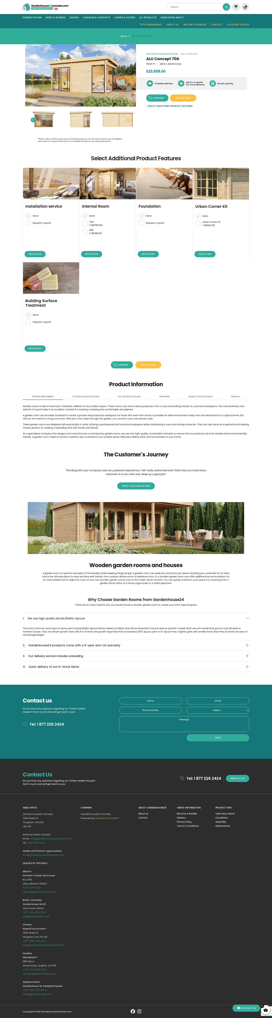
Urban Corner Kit (212, 223)
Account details (238, 24)
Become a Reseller (195, 24)
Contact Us (248, 1008)
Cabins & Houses (124, 17)
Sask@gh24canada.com (37, 994)
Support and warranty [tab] (200, 396)
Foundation (221, 817)
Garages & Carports (96, 17)
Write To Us (238, 778)
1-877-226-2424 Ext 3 (35, 912)
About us (173, 24)
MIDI (95, 231)
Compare (158, 98)
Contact (217, 24)
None (35, 215)
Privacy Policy (184, 821)
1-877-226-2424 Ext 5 (35, 941)
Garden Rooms (32, 17)
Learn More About (172, 17)
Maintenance (222, 825)
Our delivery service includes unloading (53, 656)
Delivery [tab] (235, 396)
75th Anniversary (150, 24)
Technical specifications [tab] (85, 396)
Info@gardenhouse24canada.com (51, 838)
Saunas (74, 17)
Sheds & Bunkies (56, 17)
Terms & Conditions (188, 825)
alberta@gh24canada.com (39, 891)
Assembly (220, 821)
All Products (147, 17)
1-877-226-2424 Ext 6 (35, 969)
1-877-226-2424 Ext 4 (35, 990)
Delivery (181, 817)
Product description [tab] (43, 396)
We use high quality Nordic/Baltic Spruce (54, 618)
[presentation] (33, 120)
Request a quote (42, 223)
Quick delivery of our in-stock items (51, 667)
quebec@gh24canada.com (39, 973)
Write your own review (136, 485)
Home (123, 36)
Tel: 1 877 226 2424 (46, 724)
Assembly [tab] (164, 396)
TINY (96, 223)
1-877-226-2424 (36, 842)
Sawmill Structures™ (107, 818)
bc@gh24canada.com (36, 916)
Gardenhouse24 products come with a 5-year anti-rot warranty (71, 645)
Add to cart (183, 98)
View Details (35, 254)
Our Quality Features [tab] (129, 396)
